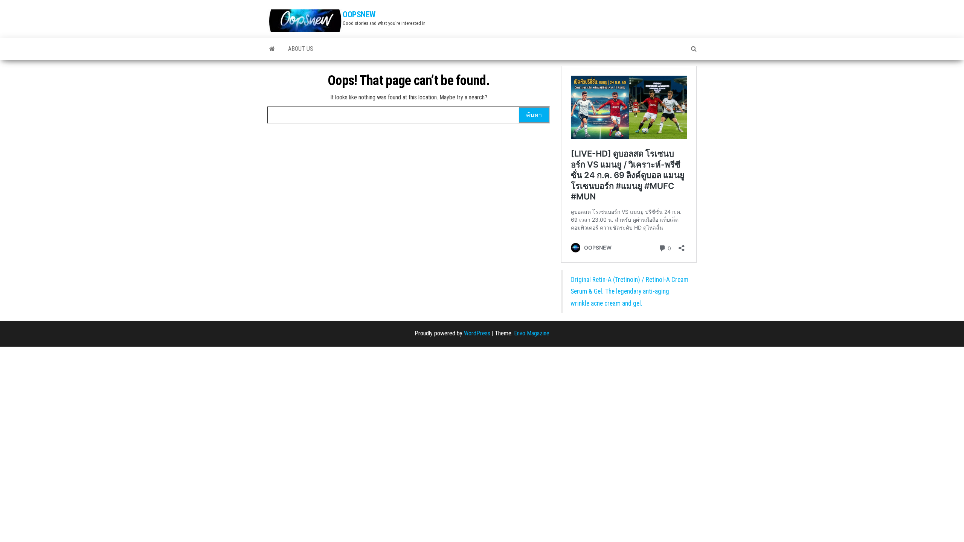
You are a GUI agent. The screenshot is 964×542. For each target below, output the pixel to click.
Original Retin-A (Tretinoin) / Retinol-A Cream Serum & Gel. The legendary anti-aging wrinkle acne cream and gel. (629, 291)
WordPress (477, 333)
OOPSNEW (359, 14)
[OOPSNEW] (272, 49)
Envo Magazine (531, 333)
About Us (300, 48)
